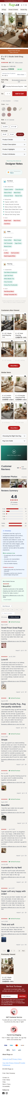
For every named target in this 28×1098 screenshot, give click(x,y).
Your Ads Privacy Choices (10, 1063)
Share (16, 100)
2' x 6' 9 (5, 126)
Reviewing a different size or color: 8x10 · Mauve (13, 846)
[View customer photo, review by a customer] (5, 483)
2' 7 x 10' (13, 126)
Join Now (22, 996)
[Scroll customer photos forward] (24, 483)
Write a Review (15, 617)
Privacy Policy (9, 1001)
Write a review (19, 62)
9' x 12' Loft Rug (20, 360)
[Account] (21, 5)
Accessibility (6, 1086)
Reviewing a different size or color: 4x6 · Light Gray (13, 877)
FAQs (4, 1082)
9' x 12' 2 (20, 134)
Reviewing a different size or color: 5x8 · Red (12, 724)
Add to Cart (19, 94)
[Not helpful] (26, 793)
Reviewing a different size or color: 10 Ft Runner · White (13, 682)
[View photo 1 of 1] (3, 645)
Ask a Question (7, 100)
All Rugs (4, 9)
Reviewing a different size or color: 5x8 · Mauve (13, 641)
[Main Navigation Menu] (2, 5)
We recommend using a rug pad (19, 80)
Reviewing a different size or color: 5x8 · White (13, 596)
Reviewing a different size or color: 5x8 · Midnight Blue (14, 934)
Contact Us (5, 1077)
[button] (13, 13)
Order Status (6, 1080)
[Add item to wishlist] (25, 314)
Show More (14, 365)
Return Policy (6, 1084)
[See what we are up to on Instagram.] (7, 1093)
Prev (4, 950)
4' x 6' (4, 134)
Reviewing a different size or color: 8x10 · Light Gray (13, 783)
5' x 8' (12, 134)
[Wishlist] (24, 5)
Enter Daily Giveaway (8, 1073)
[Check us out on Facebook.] (3, 1093)
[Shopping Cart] (26, 5)
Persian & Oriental (13, 9)
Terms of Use (6, 1059)
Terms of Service (8, 1004)
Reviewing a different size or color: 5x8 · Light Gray (13, 760)
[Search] (5, 5)
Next (23, 950)
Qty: (2, 93)
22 (19, 950)
